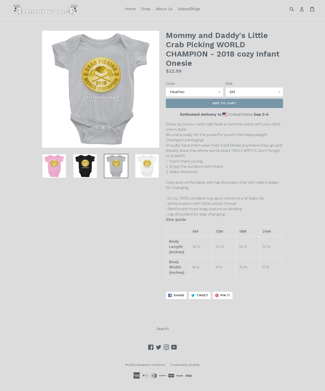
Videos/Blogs (189, 9)
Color (170, 83)
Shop (145, 9)
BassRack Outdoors (151, 364)
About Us (164, 9)
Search (162, 329)
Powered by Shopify (185, 364)
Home (130, 9)
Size (229, 83)
